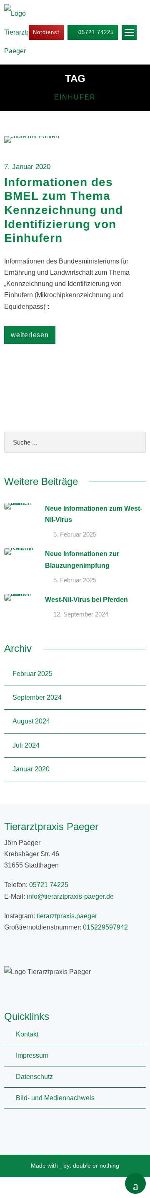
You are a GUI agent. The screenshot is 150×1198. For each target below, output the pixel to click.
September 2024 (37, 697)
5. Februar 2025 (74, 534)
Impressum (32, 1055)
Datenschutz (34, 1076)
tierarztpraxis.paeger (67, 916)
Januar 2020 (31, 769)
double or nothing (96, 1165)
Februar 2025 (32, 673)
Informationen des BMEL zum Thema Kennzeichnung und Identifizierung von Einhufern (63, 210)
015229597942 (105, 927)
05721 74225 (95, 32)
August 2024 (31, 721)
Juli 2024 (26, 745)
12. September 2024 (80, 614)
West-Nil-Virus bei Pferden (86, 599)
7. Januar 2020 (27, 167)
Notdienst (46, 32)
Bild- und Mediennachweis (55, 1097)
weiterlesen (30, 334)
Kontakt (27, 1034)
